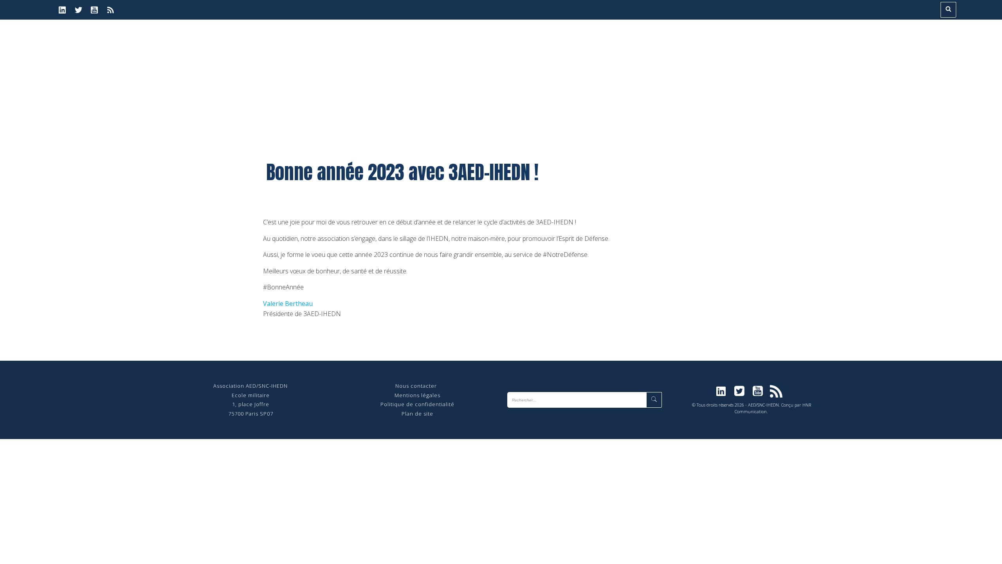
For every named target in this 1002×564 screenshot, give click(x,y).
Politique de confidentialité (417, 404)
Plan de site (417, 413)
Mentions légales (417, 395)
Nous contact (413, 385)
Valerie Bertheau (288, 303)
